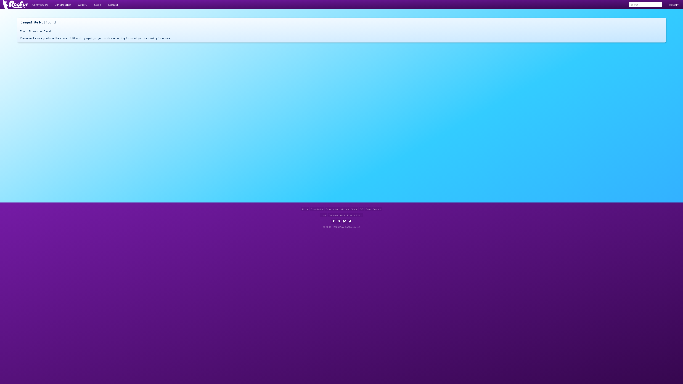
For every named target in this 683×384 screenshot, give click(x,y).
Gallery (82, 4)
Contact (113, 4)
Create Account (337, 215)
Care (368, 209)
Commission (317, 209)
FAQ (361, 209)
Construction (332, 209)
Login (324, 215)
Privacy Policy (354, 215)
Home (305, 209)
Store (97, 4)
